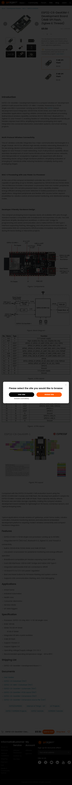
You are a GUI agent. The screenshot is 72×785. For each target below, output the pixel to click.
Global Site (49, 394)
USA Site (21, 394)
